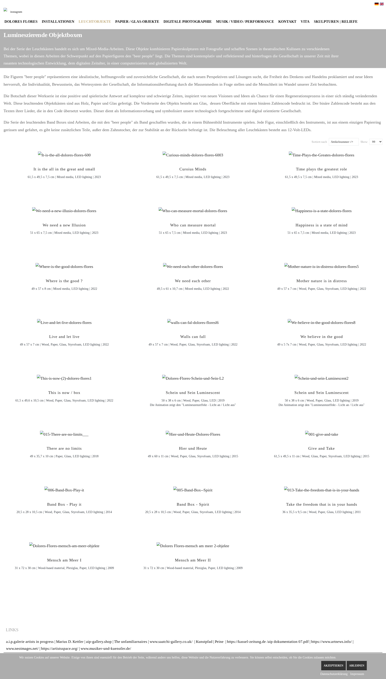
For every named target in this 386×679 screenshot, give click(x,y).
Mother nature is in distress (321, 281)
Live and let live (64, 336)
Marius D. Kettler (70, 642)
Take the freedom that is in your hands (321, 504)
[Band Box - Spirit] (192, 488)
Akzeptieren (333, 665)
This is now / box (64, 392)
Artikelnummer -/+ (342, 141)
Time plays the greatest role (321, 169)
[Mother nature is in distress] (321, 265)
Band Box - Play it (64, 504)
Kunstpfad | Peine (210, 642)
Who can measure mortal (193, 225)
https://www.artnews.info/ (331, 642)
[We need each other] (193, 265)
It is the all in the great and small (64, 169)
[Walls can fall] (193, 321)
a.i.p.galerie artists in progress (30, 642)
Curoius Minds (192, 169)
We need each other (193, 281)
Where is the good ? (64, 281)
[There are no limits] (64, 433)
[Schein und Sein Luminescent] (193, 377)
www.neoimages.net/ (22, 648)
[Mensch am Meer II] (193, 544)
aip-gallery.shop (99, 642)
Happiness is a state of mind (322, 225)
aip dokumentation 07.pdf (288, 642)
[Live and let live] (64, 321)
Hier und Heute (193, 448)
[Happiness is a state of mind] (322, 209)
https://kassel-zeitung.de (246, 642)
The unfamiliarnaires (130, 642)
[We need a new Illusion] (64, 209)
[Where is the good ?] (64, 265)
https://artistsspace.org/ (59, 648)
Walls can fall (193, 336)
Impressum (357, 674)
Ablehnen (356, 665)
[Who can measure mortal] (193, 209)
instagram (16, 11)
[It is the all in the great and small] (64, 153)
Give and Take (321, 448)
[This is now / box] (64, 377)
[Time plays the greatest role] (321, 153)
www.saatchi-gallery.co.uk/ (172, 642)
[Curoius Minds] (193, 153)
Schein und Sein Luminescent (193, 392)
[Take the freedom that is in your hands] (321, 488)
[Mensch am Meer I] (64, 544)
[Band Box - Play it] (64, 488)
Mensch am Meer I (64, 560)
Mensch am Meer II (193, 560)
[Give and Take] (321, 433)
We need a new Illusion (64, 225)
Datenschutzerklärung (334, 674)
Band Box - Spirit (193, 504)
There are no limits (64, 448)
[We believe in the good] (321, 321)
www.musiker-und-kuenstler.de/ (106, 648)
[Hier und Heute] (193, 433)
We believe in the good (321, 336)
